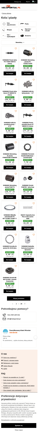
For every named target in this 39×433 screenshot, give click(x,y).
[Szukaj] (25, 7)
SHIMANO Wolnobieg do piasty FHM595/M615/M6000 (10, 155)
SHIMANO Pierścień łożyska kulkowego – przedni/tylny (27, 155)
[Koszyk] (30, 7)
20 (21, 304)
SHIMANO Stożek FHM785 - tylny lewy (27, 186)
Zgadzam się (18, 425)
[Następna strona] (24, 303)
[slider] (13, 332)
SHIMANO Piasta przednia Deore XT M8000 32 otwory (28, 124)
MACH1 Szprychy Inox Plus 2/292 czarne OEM (28, 216)
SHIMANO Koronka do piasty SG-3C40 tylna (10, 247)
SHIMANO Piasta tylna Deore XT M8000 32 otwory (10, 93)
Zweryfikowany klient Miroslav (20, 330)
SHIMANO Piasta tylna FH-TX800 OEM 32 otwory (10, 61)
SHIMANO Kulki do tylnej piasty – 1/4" (28, 92)
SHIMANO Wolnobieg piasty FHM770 (9, 186)
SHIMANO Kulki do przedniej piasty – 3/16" (10, 124)
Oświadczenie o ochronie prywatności (12, 420)
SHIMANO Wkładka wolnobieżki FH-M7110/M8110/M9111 (10, 216)
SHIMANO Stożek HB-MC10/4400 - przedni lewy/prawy (10, 279)
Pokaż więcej (19, 430)
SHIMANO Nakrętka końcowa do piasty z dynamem (27, 248)
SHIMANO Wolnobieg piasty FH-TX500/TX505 (27, 61)
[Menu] (35, 7)
